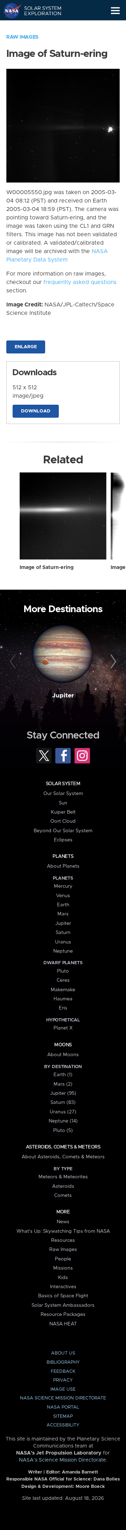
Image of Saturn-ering (47, 567)
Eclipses (63, 839)
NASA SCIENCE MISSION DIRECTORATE (63, 1398)
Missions (63, 1268)
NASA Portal (63, 1407)
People (63, 1259)
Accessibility (63, 1425)
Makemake (63, 989)
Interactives (63, 1286)
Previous (14, 662)
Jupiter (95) (63, 1093)
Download (35, 411)
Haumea (63, 998)
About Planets (63, 866)
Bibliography (63, 1362)
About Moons (63, 1054)
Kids (63, 1277)
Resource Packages (63, 1314)
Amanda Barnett (80, 1472)
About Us (63, 1353)
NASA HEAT (63, 1324)
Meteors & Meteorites (63, 1176)
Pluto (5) (63, 1130)
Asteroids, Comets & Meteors (63, 1147)
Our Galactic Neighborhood (39, 27)
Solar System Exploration (39, 10)
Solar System (63, 783)
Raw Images (22, 37)
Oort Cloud (63, 821)
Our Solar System (63, 793)
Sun (63, 803)
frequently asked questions (80, 282)
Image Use (63, 1389)
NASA (9, 10)
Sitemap (63, 1416)
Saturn (63, 932)
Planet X (63, 1028)
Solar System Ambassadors (62, 1305)
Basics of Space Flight (63, 1295)
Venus (63, 895)
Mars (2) (63, 1084)
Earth (63, 904)
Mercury (63, 886)
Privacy (63, 1380)
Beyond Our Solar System (63, 830)
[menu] (115, 11)
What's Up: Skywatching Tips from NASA (63, 1231)
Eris (63, 1008)
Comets (63, 1195)
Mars (63, 914)
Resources (63, 1240)
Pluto (63, 971)
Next (112, 662)
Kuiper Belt (63, 812)
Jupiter (63, 696)
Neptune (63, 951)
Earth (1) (63, 1074)
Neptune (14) (63, 1121)
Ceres (63, 980)
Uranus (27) (63, 1112)
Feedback (63, 1371)
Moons (62, 1044)
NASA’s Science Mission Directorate (62, 1460)
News (63, 1221)
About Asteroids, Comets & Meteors (63, 1156)
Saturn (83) (63, 1102)
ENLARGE (26, 347)
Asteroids (63, 1186)
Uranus (63, 942)
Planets (62, 856)
